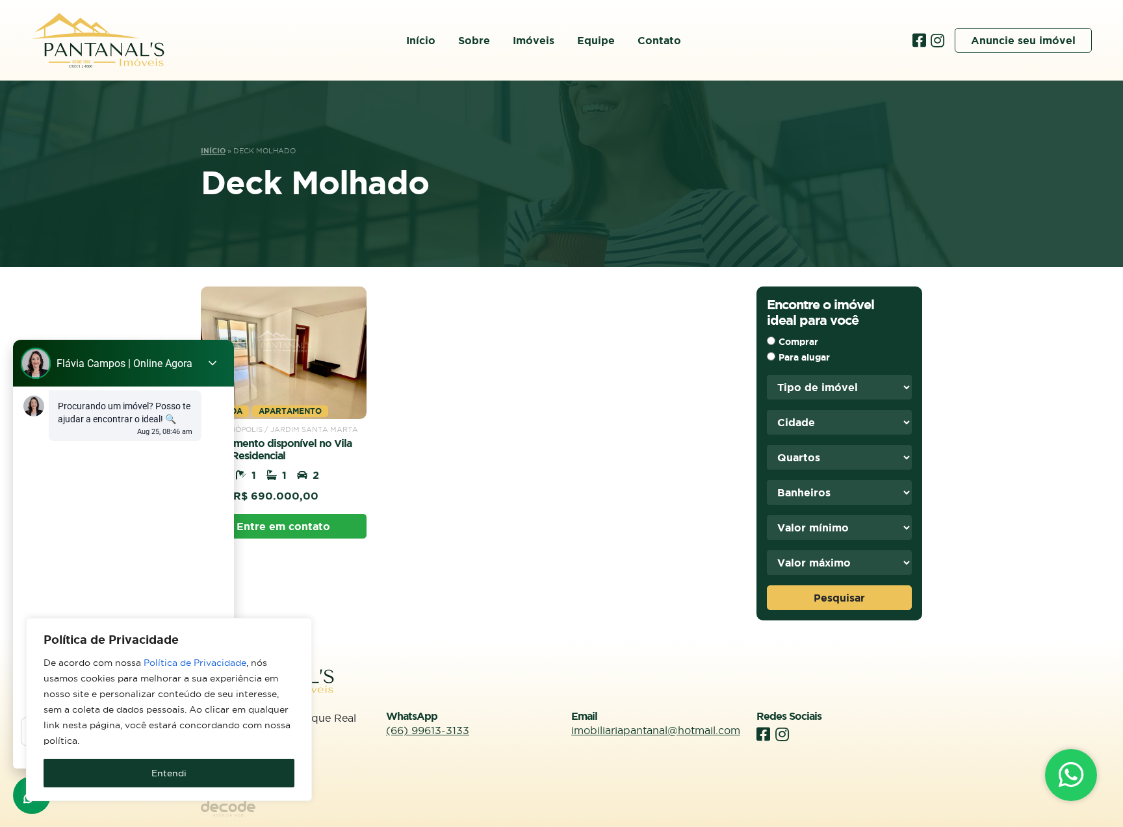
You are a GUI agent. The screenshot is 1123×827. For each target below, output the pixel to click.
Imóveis (533, 40)
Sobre (474, 40)
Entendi (169, 773)
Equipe (596, 40)
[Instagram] (937, 40)
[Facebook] (921, 40)
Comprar (798, 342)
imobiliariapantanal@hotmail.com (655, 730)
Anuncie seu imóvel (1023, 40)
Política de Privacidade (195, 662)
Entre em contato (283, 526)
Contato (659, 40)
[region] (169, 709)
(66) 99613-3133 (427, 730)
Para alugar (804, 357)
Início (420, 40)
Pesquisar (839, 598)
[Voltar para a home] (97, 40)
